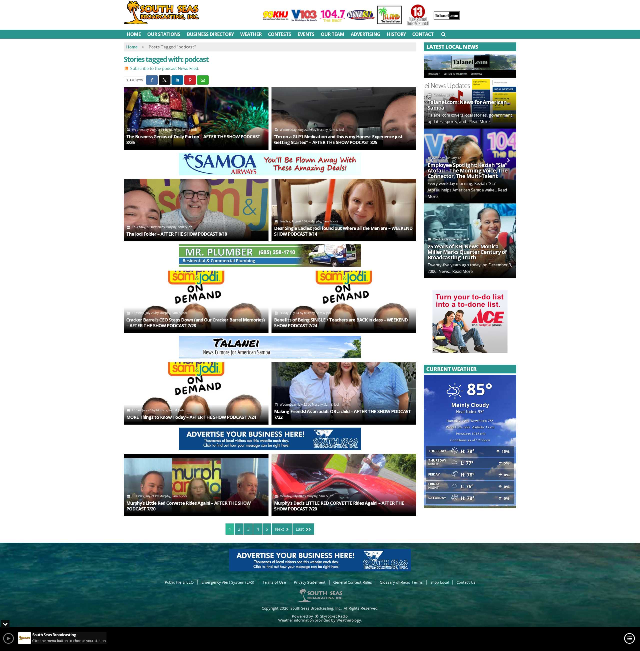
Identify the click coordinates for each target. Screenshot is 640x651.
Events (306, 34)
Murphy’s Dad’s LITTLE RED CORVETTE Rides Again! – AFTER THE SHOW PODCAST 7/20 (339, 506)
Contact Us (466, 582)
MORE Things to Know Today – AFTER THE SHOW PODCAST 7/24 (191, 417)
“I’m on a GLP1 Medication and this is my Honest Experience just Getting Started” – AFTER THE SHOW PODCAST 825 (338, 139)
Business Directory (210, 34)
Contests (279, 34)
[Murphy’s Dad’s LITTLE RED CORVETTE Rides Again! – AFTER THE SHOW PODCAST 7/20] (344, 485)
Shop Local (439, 582)
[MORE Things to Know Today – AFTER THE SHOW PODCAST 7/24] (196, 393)
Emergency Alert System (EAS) (228, 582)
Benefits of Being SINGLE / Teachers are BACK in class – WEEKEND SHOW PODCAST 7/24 (341, 322)
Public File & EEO (179, 582)
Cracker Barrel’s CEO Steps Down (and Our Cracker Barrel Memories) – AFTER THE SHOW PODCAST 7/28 (195, 322)
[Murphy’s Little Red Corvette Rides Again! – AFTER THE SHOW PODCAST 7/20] (196, 485)
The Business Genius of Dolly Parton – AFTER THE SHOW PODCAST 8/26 (193, 139)
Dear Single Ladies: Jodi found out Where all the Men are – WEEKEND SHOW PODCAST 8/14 (343, 231)
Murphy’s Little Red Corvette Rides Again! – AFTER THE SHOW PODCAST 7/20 (188, 506)
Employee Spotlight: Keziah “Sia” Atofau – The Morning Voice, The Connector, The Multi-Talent (468, 170)
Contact (423, 34)
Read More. (479, 121)
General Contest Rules (352, 582)
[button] (443, 34)
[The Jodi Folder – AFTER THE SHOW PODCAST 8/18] (196, 210)
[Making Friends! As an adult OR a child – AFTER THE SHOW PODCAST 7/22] (344, 393)
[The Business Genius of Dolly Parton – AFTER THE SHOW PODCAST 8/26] (196, 118)
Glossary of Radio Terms (401, 582)
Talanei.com (439, 115)
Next (280, 529)
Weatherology (348, 620)
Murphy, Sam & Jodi (183, 130)
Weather (251, 34)
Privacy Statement (310, 582)
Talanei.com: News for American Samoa (467, 105)
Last (300, 529)
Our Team (332, 34)
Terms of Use (274, 582)
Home (134, 34)
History (396, 34)
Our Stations (163, 34)
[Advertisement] (270, 164)
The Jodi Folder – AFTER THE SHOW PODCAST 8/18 (176, 234)
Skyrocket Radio (333, 616)
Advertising (365, 34)
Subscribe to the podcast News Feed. (164, 68)
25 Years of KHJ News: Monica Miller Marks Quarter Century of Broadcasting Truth (467, 252)
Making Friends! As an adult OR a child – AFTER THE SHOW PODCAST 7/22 (342, 414)
